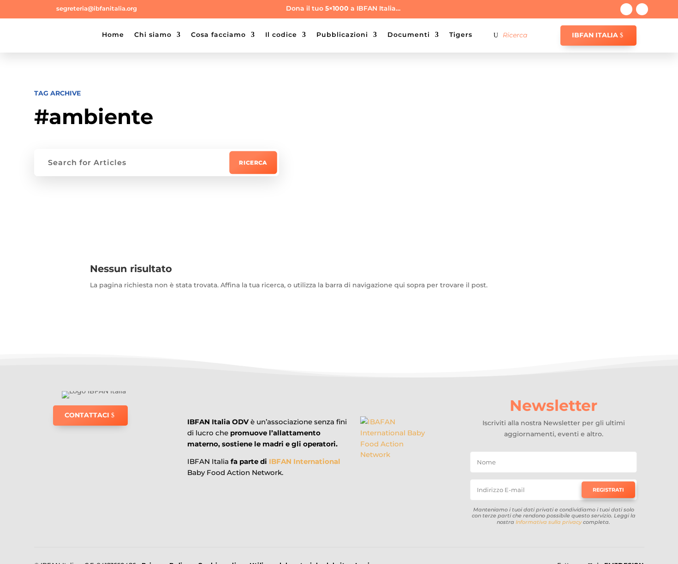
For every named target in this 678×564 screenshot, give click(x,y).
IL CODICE (281, 34)
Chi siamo (153, 34)
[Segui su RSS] (642, 9)
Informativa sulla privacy (549, 522)
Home (113, 34)
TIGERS (460, 34)
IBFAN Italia (595, 35)
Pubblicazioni (342, 34)
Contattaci (87, 415)
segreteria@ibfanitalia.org (96, 8)
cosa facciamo (218, 34)
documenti (408, 34)
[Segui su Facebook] (626, 9)
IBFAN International (304, 461)
